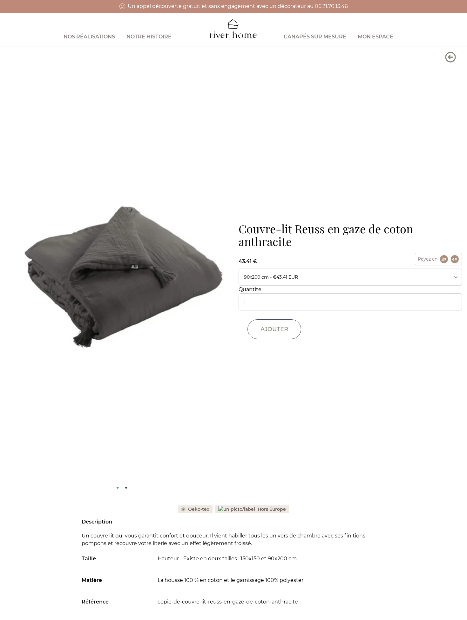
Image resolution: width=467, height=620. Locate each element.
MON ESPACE (375, 37)
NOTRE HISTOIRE (149, 37)
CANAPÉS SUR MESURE (315, 37)
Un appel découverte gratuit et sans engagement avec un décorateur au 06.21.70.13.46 (238, 6)
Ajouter (274, 329)
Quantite (250, 289)
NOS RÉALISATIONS (89, 37)
